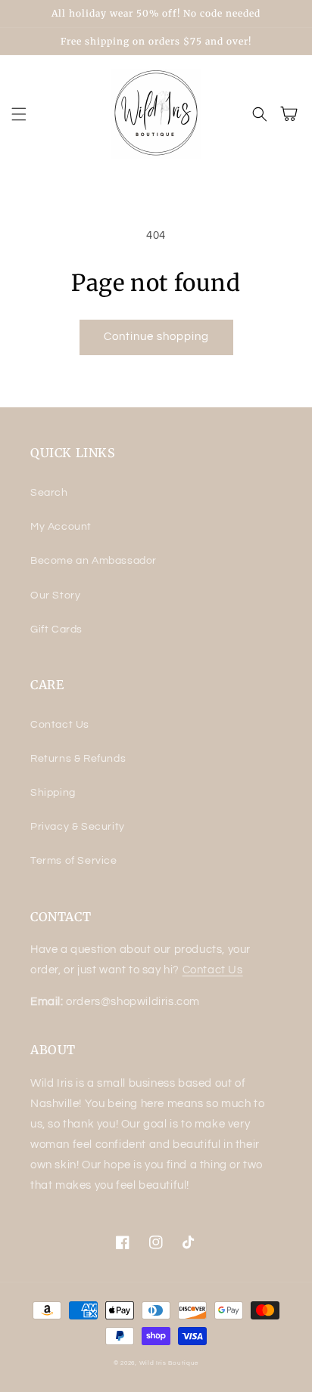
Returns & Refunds (78, 758)
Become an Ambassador (93, 560)
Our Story (55, 595)
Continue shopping (156, 336)
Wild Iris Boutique (169, 1363)
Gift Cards (56, 629)
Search (49, 492)
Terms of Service (73, 860)
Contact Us (59, 724)
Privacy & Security (77, 826)
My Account (61, 526)
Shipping (53, 792)
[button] (19, 114)
